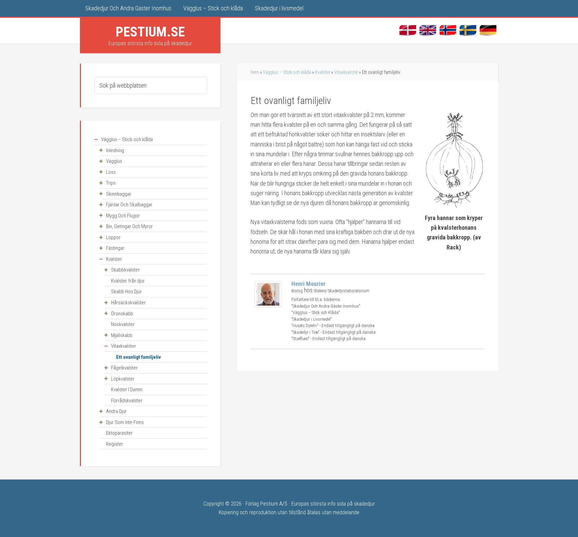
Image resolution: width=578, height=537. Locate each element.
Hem (255, 72)
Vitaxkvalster (346, 72)
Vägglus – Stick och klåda (287, 72)
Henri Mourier (308, 283)
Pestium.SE (150, 32)
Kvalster (322, 72)
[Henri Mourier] (268, 305)
